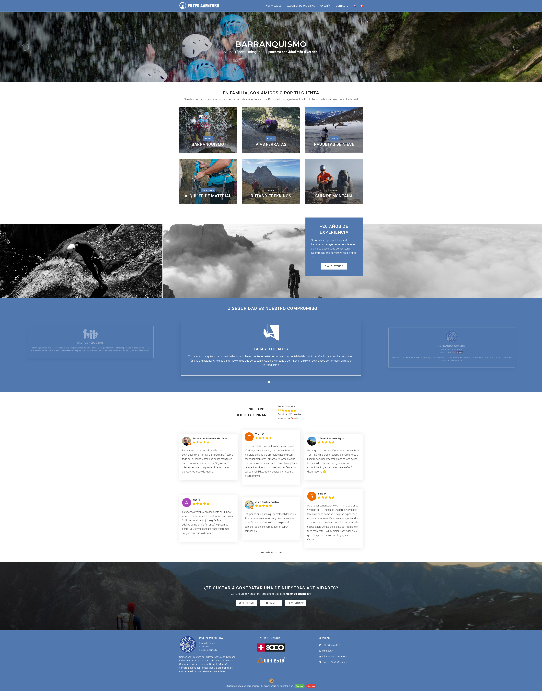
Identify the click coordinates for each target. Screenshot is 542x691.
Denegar (311, 686)
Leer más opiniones (271, 552)
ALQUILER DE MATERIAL (301, 6)
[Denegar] (538, 686)
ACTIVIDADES (274, 6)
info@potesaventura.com (335, 656)
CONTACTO (342, 6)
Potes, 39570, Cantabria (335, 662)
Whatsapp (327, 650)
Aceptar (299, 686)
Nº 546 (213, 650)
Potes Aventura (286, 406)
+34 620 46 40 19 (331, 645)
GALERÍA (325, 6)
